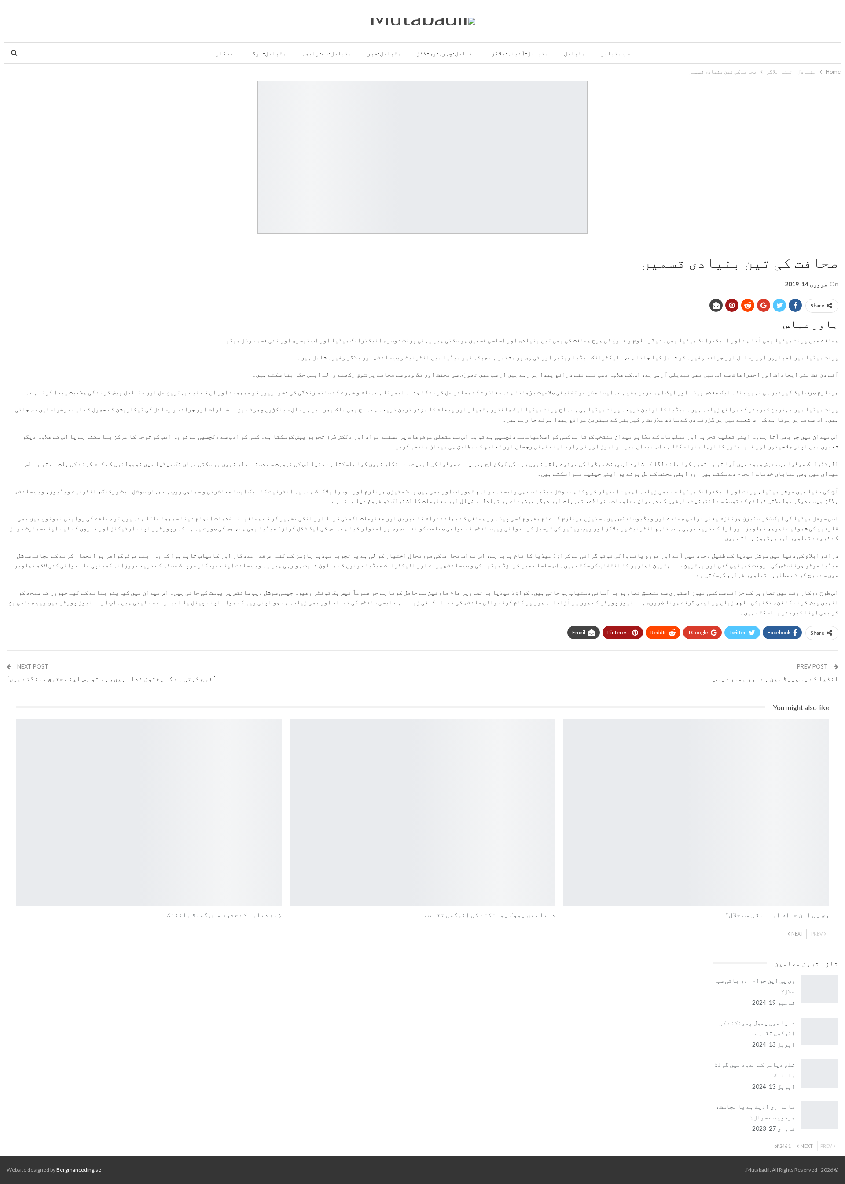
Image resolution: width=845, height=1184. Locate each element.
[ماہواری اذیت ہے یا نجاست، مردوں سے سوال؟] (819, 1115)
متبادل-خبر (384, 53)
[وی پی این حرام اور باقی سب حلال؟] (696, 812)
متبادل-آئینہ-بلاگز (519, 53)
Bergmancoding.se (78, 1169)
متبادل (574, 53)
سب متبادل (615, 53)
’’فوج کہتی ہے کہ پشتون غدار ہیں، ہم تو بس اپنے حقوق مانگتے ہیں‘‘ (111, 678)
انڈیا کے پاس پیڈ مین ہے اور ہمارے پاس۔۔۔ (769, 678)
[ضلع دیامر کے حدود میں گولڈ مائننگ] (149, 812)
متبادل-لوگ (269, 53)
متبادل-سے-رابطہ (326, 53)
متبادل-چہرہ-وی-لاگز (446, 53)
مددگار (226, 53)
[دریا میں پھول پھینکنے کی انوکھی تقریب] (422, 812)
